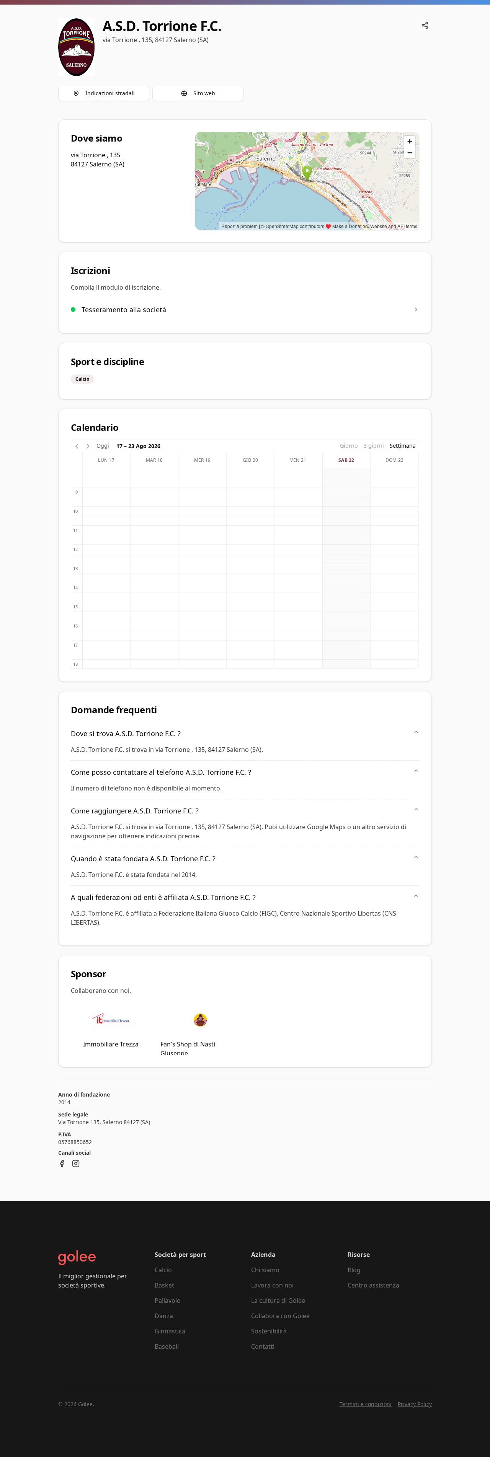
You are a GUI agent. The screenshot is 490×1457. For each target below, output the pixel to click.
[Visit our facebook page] (62, 1163)
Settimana (403, 445)
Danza (164, 1316)
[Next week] (88, 446)
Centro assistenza (373, 1285)
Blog (354, 1270)
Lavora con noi (272, 1285)
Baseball (167, 1346)
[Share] (425, 25)
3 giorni (374, 445)
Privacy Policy (415, 1404)
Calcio (163, 1270)
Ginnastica (170, 1331)
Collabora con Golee (280, 1316)
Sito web (204, 93)
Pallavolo (168, 1300)
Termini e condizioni (366, 1404)
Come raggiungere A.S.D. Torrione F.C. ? (135, 810)
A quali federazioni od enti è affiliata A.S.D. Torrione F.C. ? (163, 897)
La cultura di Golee (278, 1300)
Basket (164, 1285)
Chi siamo (265, 1270)
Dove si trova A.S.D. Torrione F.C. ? (126, 733)
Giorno (349, 445)
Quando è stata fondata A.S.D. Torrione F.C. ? (143, 858)
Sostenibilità (269, 1331)
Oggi (102, 445)
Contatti (262, 1346)
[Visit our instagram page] (76, 1163)
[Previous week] (77, 446)
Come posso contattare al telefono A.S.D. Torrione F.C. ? (161, 772)
